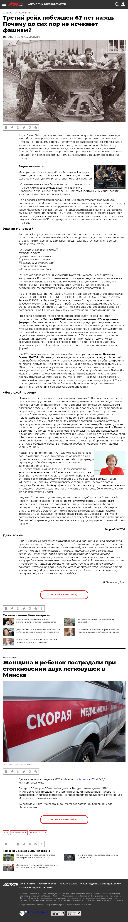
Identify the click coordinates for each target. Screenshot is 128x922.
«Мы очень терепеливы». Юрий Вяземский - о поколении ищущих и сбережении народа (100, 630)
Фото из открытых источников (17, 764)
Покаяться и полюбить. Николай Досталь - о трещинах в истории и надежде (38, 640)
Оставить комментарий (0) (64, 595)
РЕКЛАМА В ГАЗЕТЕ (68, 884)
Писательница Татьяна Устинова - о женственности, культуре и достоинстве (36, 620)
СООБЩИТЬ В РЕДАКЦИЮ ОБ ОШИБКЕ (37, 888)
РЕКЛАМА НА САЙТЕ (47, 884)
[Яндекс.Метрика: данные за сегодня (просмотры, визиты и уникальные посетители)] (36, 912)
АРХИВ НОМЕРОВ (27, 884)
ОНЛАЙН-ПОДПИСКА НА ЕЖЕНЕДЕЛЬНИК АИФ (100, 884)
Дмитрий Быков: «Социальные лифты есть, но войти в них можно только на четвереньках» (38, 630)
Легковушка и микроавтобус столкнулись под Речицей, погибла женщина (37, 866)
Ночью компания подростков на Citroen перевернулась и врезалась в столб (36, 856)
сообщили (81, 779)
